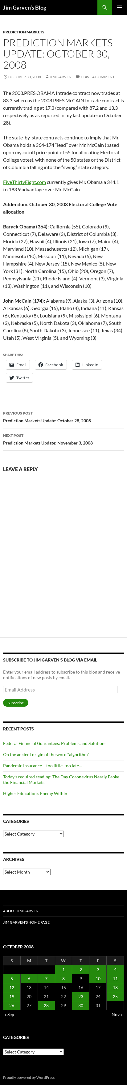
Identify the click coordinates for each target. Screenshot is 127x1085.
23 (80, 996)
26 (11, 1005)
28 (46, 1005)
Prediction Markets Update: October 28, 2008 (47, 417)
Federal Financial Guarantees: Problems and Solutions (54, 743)
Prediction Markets (23, 32)
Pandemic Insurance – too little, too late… (42, 765)
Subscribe (16, 702)
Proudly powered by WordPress (29, 1077)
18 (115, 987)
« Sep (9, 1014)
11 (115, 978)
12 (11, 987)
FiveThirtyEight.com (24, 182)
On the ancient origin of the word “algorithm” (46, 754)
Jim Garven (61, 76)
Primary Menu (119, 7)
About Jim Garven (21, 910)
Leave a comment (98, 76)
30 (80, 1005)
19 (11, 996)
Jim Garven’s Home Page (26, 922)
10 (98, 978)
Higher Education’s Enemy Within (35, 793)
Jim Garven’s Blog (24, 7)
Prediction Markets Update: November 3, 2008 (48, 439)
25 (115, 996)
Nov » (117, 1014)
